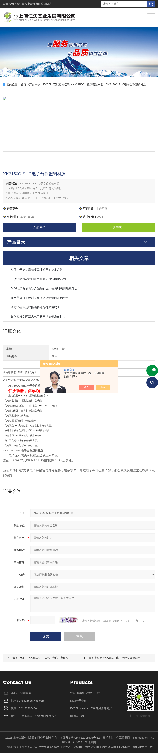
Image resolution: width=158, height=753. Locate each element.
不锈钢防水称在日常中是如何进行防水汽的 (38, 279)
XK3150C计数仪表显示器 (88, 84)
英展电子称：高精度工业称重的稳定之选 (37, 269)
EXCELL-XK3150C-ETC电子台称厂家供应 (43, 657)
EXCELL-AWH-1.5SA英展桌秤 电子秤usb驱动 (93, 708)
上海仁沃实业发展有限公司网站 (33, 3)
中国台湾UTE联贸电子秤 (85, 692)
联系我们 (118, 227)
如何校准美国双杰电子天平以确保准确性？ (38, 316)
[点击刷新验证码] (68, 620)
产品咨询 (39, 227)
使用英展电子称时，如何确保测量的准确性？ (40, 297)
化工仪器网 (123, 737)
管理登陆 (90, 742)
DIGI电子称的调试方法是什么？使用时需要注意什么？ (45, 288)
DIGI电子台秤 (78, 700)
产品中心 (34, 84)
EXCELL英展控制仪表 (56, 84)
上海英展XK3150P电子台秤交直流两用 (117, 657)
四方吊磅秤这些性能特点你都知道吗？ (35, 307)
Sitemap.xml (140, 737)
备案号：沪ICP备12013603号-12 (80, 737)
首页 (23, 84)
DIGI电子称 (77, 715)
